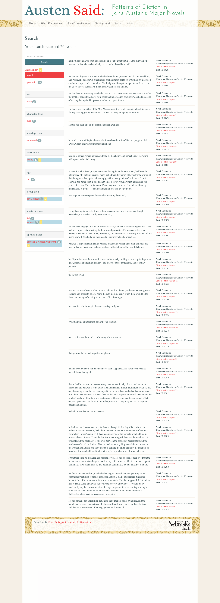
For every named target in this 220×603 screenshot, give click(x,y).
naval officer (33, 198)
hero (29, 120)
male (29, 101)
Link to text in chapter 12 (166, 280)
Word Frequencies (51, 23)
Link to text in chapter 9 (166, 161)
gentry (30, 159)
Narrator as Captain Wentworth (41, 241)
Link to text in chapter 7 (166, 82)
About (130, 23)
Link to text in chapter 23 (166, 358)
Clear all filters (33, 69)
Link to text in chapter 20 (166, 327)
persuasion (32, 82)
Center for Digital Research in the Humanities (69, 522)
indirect (30, 221)
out (28, 179)
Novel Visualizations (79, 23)
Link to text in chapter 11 (166, 177)
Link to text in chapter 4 (166, 66)
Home (32, 23)
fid (28, 218)
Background (102, 23)
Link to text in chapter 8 (166, 130)
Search (118, 23)
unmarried (32, 140)
